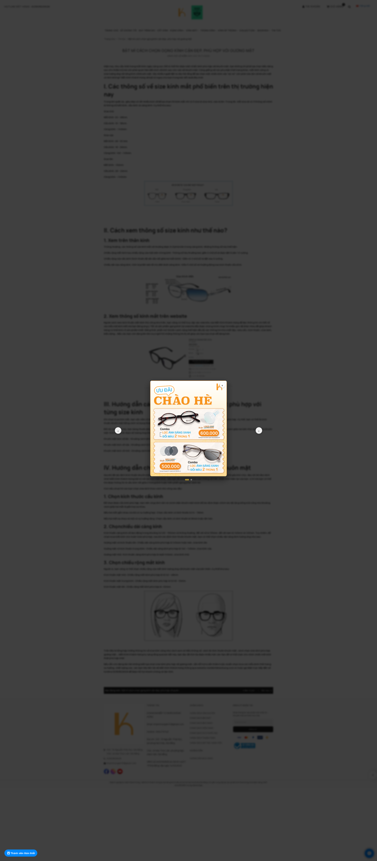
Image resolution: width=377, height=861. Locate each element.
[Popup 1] (187, 479)
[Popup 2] (191, 479)
